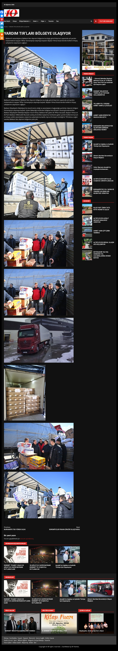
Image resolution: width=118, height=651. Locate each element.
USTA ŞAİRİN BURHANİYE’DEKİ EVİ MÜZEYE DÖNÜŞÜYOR (59, 623)
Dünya (15, 21)
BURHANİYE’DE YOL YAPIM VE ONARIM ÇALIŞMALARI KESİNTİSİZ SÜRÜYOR (87, 180)
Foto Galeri (8, 643)
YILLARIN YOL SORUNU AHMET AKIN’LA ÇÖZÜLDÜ (87, 93)
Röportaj (25, 643)
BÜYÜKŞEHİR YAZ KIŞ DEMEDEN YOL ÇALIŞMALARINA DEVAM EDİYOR (87, 244)
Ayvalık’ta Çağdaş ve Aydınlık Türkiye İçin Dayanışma (67, 554)
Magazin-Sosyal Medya (36, 640)
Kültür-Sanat (49, 638)
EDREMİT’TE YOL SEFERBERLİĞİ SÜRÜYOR (96, 623)
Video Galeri (17, 643)
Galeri (35, 21)
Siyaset (25, 638)
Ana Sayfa (7, 21)
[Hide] (0, 41)
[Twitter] (2, 23)
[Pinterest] (2, 19)
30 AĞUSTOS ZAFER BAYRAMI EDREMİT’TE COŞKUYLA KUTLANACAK (42, 554)
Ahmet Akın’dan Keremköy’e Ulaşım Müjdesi (87, 145)
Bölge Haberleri (24, 21)
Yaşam (20, 638)
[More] (2, 38)
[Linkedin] (2, 27)
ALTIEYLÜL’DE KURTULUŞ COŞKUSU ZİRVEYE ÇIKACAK (87, 168)
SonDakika (13, 638)
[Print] (2, 34)
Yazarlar (51, 21)
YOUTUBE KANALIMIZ (106, 21)
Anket (31, 643)
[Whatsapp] (2, 31)
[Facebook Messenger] (2, 16)
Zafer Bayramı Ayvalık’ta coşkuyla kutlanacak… (87, 157)
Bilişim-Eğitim (22, 640)
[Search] (91, 21)
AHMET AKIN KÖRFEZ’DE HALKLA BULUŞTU (87, 105)
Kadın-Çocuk (8, 640)
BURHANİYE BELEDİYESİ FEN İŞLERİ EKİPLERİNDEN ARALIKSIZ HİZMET (87, 116)
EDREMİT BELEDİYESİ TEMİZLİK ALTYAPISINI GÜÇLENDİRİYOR (87, 82)
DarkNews (65, 647)
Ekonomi (32, 638)
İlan (57, 21)
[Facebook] (2, 12)
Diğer (42, 21)
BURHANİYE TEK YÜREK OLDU (15, 528)
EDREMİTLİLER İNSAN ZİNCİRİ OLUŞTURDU (64, 528)
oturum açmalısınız (26, 539)
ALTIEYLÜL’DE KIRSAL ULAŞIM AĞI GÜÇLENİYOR (87, 232)
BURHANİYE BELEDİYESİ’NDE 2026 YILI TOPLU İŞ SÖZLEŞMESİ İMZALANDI (87, 255)
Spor (15, 640)
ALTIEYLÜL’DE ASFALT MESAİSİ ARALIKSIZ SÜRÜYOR (87, 209)
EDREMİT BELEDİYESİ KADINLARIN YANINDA (22, 623)
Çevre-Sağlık (40, 638)
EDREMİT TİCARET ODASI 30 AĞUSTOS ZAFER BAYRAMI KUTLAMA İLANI (16, 554)
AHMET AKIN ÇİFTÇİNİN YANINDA (87, 220)
